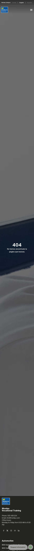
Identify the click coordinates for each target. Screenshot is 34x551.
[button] (31, 10)
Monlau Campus (6, 2)
